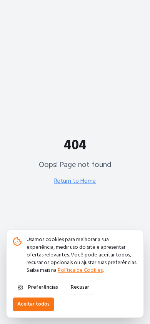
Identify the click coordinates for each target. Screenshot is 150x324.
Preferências (43, 287)
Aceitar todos (33, 304)
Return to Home (75, 181)
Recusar (80, 287)
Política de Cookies (80, 270)
